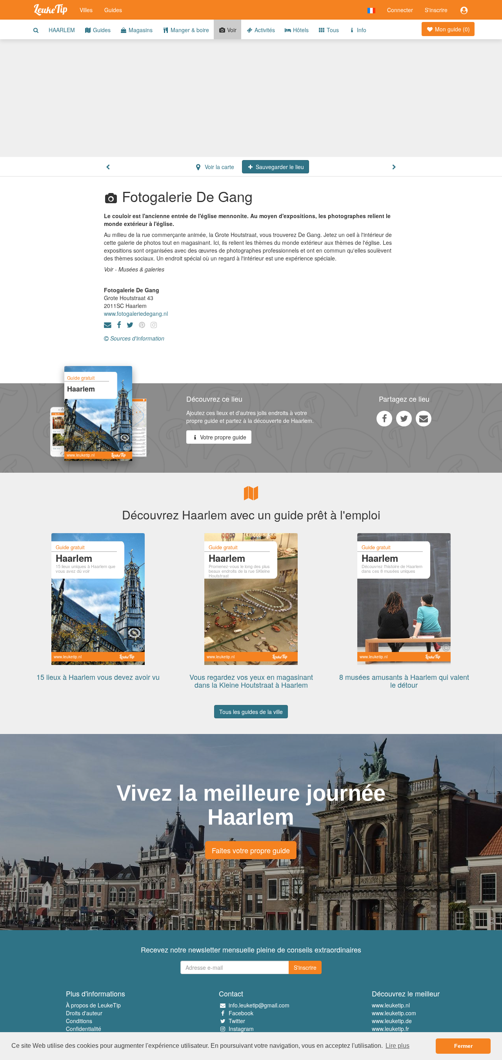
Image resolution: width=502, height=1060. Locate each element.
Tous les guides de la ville (251, 712)
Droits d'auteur (84, 1013)
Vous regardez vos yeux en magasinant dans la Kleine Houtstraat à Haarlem (251, 681)
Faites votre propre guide (251, 850)
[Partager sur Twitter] (404, 418)
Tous (332, 30)
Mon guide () (451, 29)
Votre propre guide (222, 437)
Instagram (241, 1029)
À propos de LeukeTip (93, 1005)
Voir (231, 30)
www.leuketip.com (394, 1013)
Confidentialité (83, 1029)
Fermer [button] (463, 1046)
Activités (264, 30)
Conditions (79, 1021)
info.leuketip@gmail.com (259, 1005)
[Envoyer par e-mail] (423, 418)
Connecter (400, 10)
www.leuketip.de (392, 1021)
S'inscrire (436, 10)
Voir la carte (218, 167)
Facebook (241, 1013)
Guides (113, 10)
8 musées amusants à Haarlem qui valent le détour (404, 681)
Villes (86, 10)
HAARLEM (62, 30)
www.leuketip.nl (391, 1005)
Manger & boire (189, 30)
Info (360, 30)
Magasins (140, 30)
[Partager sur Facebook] (384, 418)
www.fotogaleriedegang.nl (136, 313)
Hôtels (300, 30)
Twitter (237, 1021)
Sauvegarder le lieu (279, 167)
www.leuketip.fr (390, 1029)
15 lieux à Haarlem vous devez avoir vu (98, 677)
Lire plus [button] (397, 1045)
